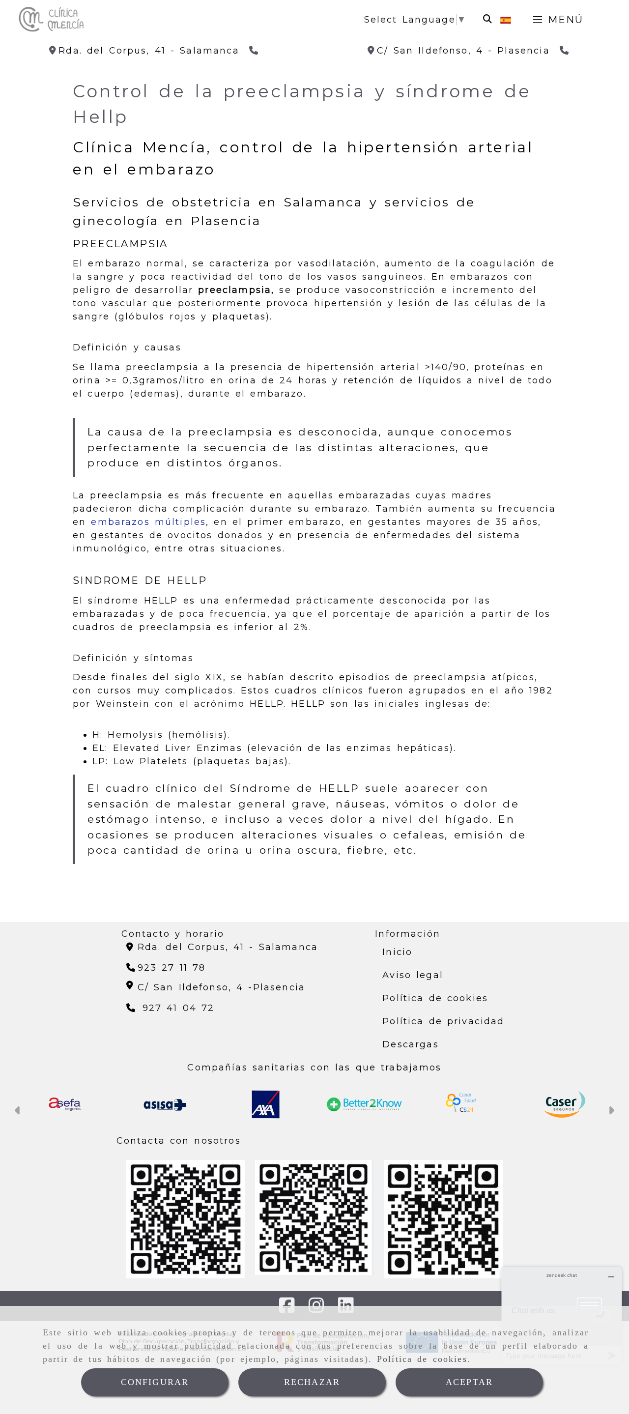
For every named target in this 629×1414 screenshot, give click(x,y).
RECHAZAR (312, 1382)
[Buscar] (487, 19)
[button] (18, 1111)
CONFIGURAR (155, 1382)
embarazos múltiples (148, 522)
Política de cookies (422, 1359)
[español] (505, 19)
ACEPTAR (469, 1382)
